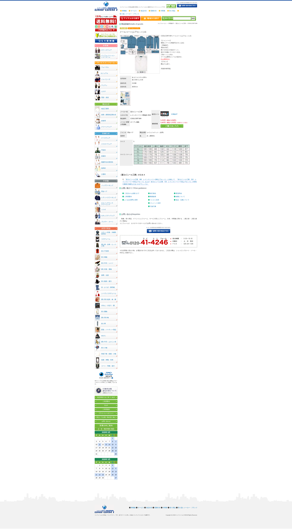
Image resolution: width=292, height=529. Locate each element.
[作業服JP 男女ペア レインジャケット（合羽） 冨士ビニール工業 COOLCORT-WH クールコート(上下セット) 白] (164, 114)
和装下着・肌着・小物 (108, 354)
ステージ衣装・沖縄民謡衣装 (108, 233)
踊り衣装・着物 (106, 269)
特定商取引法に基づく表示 (106, 397)
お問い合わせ (106, 421)
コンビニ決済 (154, 200)
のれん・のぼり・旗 (108, 305)
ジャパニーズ (105, 79)
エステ (103, 91)
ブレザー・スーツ (107, 221)
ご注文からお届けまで (131, 193)
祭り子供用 (105, 251)
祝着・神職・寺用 (107, 360)
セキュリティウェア (108, 215)
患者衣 (103, 156)
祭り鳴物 (104, 257)
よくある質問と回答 (131, 200)
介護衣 (103, 174)
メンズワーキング (107, 185)
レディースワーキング (108, 197)
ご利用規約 (106, 409)
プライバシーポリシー (106, 413)
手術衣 (103, 150)
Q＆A (106, 405)
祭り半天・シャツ (107, 263)
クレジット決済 (155, 203)
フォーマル (105, 67)
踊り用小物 (105, 317)
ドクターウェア (106, 144)
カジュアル (104, 73)
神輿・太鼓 (105, 275)
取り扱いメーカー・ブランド (129, 14)
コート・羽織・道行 (108, 366)
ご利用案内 (128, 196)
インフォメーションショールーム (108, 56)
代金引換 (153, 206)
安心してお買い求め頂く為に (106, 417)
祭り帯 (103, 323)
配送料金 (179, 193)
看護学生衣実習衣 (107, 162)
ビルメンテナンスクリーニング (107, 203)
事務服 (124, 11)
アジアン (104, 85)
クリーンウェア (106, 127)
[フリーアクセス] (171, 6)
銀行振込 (153, 193)
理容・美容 (105, 97)
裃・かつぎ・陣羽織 (108, 287)
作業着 (163, 11)
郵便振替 (153, 196)
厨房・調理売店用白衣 (108, 115)
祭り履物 (104, 311)
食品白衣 (144, 11)
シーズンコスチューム (108, 293)
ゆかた (103, 336)
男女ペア (104, 191)
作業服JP (174, 114)
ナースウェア (105, 138)
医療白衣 (154, 11)
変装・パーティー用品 (108, 329)
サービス (134, 11)
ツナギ (103, 209)
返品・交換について (182, 200)
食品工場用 (105, 108)
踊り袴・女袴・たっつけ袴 (108, 245)
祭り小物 (104, 348)
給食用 (103, 121)
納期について (180, 196)
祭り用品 (172, 11)
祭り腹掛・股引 (106, 281)
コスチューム (105, 239)
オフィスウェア (106, 50)
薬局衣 (103, 168)
